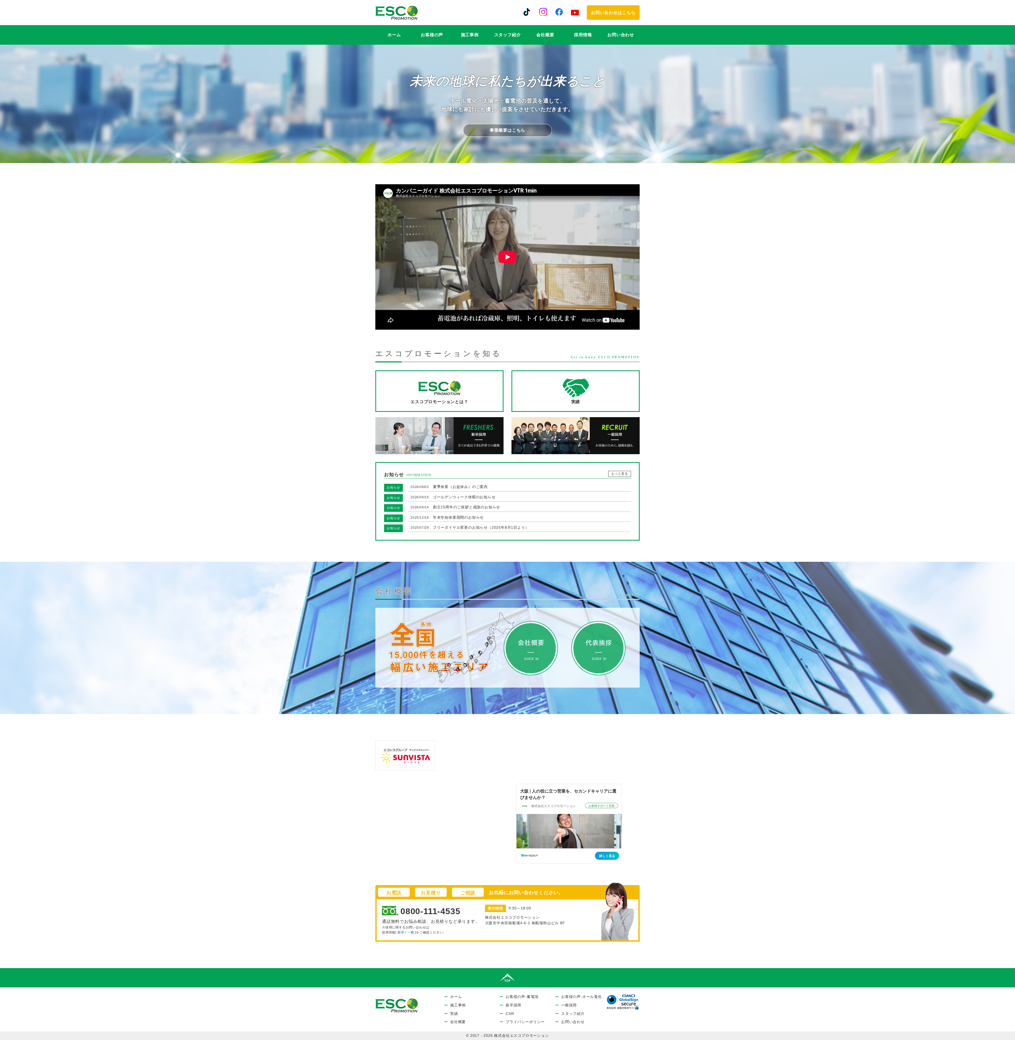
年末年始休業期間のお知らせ (447, 517)
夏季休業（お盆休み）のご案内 (449, 487)
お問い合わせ (620, 35)
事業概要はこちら (507, 130)
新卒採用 (513, 1005)
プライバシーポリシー (525, 1022)
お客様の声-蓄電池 (522, 997)
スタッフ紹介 (507, 35)
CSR (510, 1014)
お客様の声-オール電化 (581, 997)
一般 (410, 932)
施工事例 (470, 35)
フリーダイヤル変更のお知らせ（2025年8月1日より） (469, 527)
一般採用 (569, 1005)
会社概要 (545, 35)
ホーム (394, 35)
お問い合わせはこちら (613, 12)
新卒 (401, 932)
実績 (454, 1014)
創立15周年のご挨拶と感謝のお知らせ (455, 507)
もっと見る (619, 474)
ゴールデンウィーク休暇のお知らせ (453, 497)
